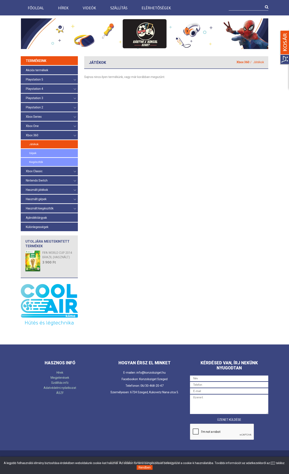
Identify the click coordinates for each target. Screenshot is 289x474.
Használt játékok (37, 189)
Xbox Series (34, 116)
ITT (273, 463)
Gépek (32, 153)
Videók (89, 8)
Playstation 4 (34, 88)
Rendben (145, 467)
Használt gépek (36, 199)
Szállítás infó (60, 382)
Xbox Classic (34, 171)
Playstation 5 (34, 79)
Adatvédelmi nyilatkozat (60, 387)
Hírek (63, 8)
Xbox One (32, 126)
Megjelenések (60, 377)
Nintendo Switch (37, 180)
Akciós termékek (37, 70)
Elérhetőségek (156, 8)
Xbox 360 (32, 135)
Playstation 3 (34, 98)
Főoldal (36, 8)
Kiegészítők (36, 162)
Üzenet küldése (229, 419)
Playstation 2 (34, 107)
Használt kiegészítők (40, 208)
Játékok (34, 144)
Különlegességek (37, 227)
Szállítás (118, 8)
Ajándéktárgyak (36, 217)
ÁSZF (60, 393)
